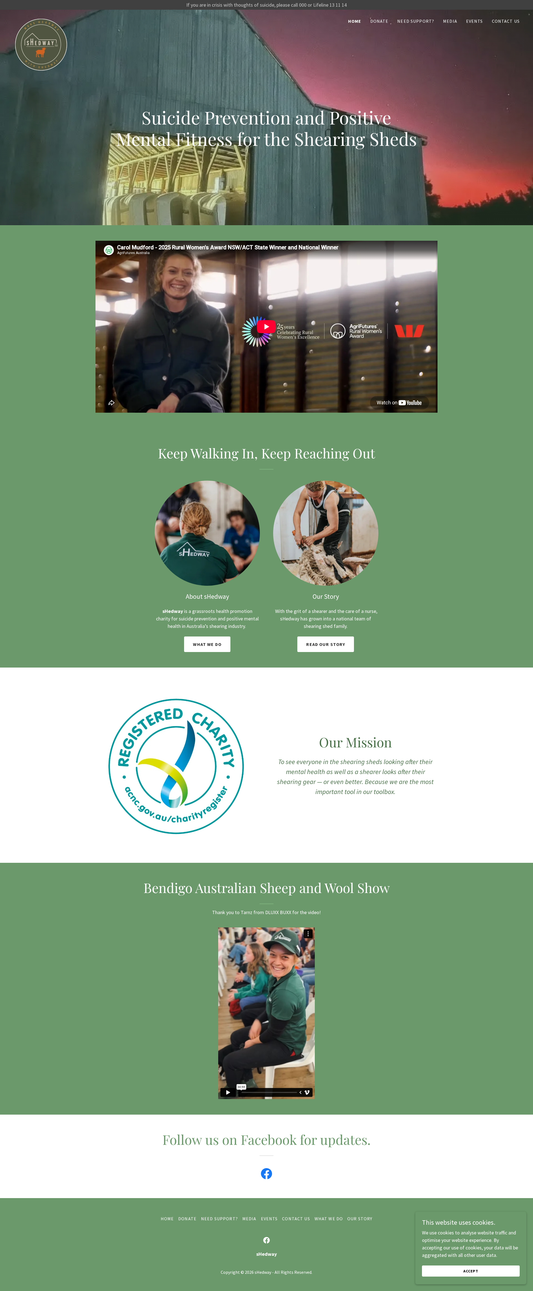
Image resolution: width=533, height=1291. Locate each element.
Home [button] (167, 1218)
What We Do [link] (329, 1218)
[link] (41, 19)
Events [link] (474, 21)
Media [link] (450, 21)
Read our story (325, 644)
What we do (207, 644)
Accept (470, 1271)
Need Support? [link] (415, 21)
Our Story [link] (359, 1218)
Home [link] (354, 21)
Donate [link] (379, 21)
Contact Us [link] (506, 21)
